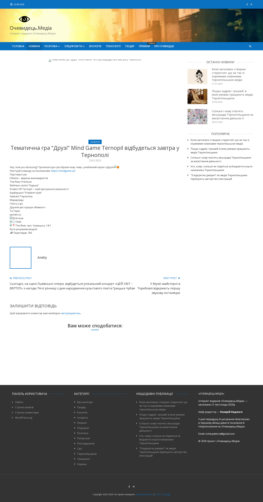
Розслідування (85, 443)
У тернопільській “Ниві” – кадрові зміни (93, 371)
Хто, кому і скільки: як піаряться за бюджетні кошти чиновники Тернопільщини (221, 168)
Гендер (129, 46)
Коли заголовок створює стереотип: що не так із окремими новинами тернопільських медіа (229, 74)
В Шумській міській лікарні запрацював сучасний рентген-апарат (36, 369)
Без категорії (85, 402)
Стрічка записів (24, 407)
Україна (81, 464)
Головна (18, 46)
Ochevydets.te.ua (144, 494)
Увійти (19, 402)
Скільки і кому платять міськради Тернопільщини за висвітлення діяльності (232, 114)
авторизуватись (71, 313)
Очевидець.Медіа (31, 28)
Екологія (95, 46)
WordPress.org (23, 417)
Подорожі (83, 428)
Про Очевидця (164, 46)
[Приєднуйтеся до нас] (251, 4)
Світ (79, 448)
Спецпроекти (73, 46)
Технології (113, 46)
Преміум (145, 45)
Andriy (42, 257)
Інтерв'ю (82, 417)
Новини (34, 46)
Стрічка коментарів (27, 412)
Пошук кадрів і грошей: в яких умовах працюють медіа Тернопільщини (232, 94)
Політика (50, 46)
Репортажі (83, 438)
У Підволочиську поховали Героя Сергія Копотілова (150, 371)
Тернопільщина (86, 453)
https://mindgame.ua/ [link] (63, 171)
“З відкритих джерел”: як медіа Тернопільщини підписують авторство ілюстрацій (219, 177)
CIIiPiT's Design (162, 494)
